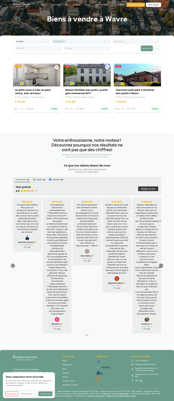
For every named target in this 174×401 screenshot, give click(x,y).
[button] (64, 41)
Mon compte (153, 5)
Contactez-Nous (68, 381)
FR (121, 5)
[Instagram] (137, 380)
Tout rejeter (11, 394)
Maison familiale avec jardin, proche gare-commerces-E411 (86, 91)
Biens (64, 361)
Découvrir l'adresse (37, 97)
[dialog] (29, 385)
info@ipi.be (105, 393)
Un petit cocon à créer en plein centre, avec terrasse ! (33, 91)
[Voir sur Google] (27, 237)
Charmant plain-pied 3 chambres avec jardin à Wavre (135, 91)
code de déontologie (121, 393)
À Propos (65, 373)
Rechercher (146, 48)
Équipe (65, 377)
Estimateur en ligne (136, 5)
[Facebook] (132, 380)
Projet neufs (67, 365)
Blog (64, 369)
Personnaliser (26, 394)
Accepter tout (45, 394)
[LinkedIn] (141, 380)
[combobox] (16, 41)
